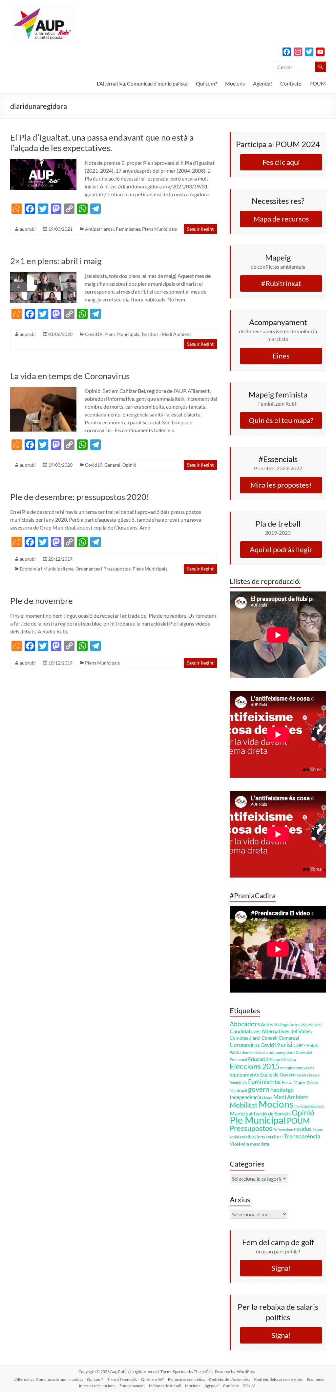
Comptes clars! (245, 1038)
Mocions (235, 83)
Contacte (290, 83)
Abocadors (245, 1024)
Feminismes (128, 229)
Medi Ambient (290, 1096)
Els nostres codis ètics (186, 1379)
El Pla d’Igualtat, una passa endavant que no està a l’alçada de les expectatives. (102, 142)
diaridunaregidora (279, 1052)
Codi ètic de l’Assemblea (229, 1379)
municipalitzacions (309, 1106)
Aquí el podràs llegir (281, 549)
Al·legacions (286, 1024)
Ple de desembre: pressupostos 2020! (79, 497)
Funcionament (132, 1385)
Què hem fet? (152, 1379)
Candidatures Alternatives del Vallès (271, 1031)
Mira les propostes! (281, 484)
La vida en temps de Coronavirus (70, 376)
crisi (286, 1044)
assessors (311, 1024)
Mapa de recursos (281, 218)
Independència (245, 1097)
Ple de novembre (41, 600)
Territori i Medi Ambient (166, 334)
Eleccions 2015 (254, 1066)
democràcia (252, 1052)
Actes (267, 1024)
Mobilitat (244, 1105)
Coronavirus (245, 1044)
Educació (258, 1059)
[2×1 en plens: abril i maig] (43, 275)
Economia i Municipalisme (47, 568)
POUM (317, 83)
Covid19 (93, 334)
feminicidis (238, 1082)
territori (274, 1136)
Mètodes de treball (165, 1385)
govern (258, 1089)
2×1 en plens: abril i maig (55, 261)
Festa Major (294, 1082)
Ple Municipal (258, 1120)
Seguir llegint (200, 229)
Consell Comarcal (280, 1038)
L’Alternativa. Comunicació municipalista (142, 83)
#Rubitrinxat (281, 283)
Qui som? (206, 83)
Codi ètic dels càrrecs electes (278, 1379)
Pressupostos (251, 1128)
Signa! (281, 1268)
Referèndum (283, 1129)
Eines (281, 355)
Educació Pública (282, 1059)
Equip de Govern (278, 1074)
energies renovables (297, 1067)
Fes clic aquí (281, 162)
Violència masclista (249, 1144)
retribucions (252, 1136)
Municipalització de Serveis (260, 1113)
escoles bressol (309, 1075)
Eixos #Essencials (122, 1379)
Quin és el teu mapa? (281, 420)
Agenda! (262, 83)
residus (302, 1128)
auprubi (28, 229)
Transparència (302, 1136)
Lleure (267, 1097)
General (112, 465)
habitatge (282, 1089)
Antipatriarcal (99, 229)
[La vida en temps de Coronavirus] (43, 390)
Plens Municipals (159, 229)
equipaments (244, 1074)
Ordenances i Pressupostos (103, 568)
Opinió (129, 465)
